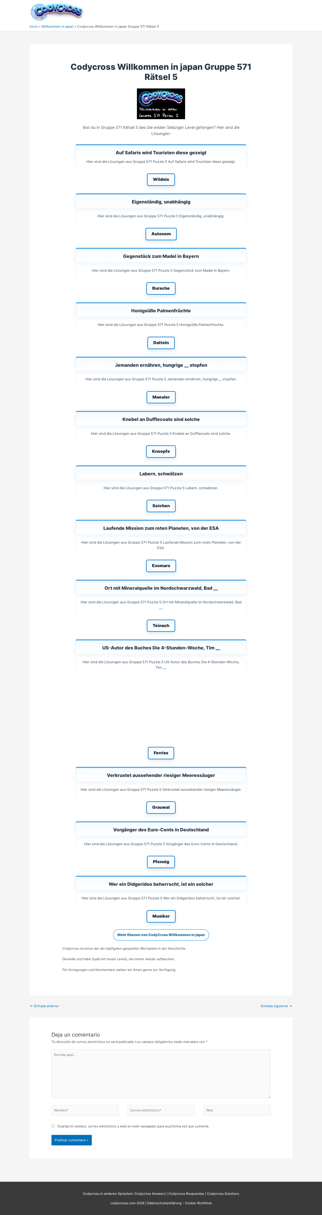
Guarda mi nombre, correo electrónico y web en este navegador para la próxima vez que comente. (133, 1126)
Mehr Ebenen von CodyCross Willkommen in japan (161, 935)
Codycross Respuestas (186, 1194)
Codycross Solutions (223, 1194)
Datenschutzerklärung (164, 1203)
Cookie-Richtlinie (198, 1203)
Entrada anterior (44, 1006)
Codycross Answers (150, 1194)
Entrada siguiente (276, 1006)
